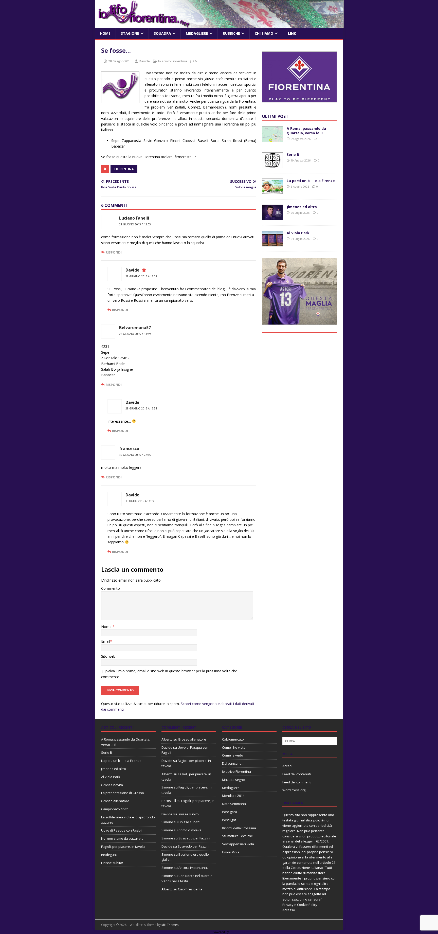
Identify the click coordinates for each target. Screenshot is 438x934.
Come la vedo (232, 755)
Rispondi (114, 252)
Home (105, 33)
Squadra (162, 33)
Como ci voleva (190, 830)
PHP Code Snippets (199, 932)
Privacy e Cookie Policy (299, 904)
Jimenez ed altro (302, 206)
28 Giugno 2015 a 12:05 (135, 224)
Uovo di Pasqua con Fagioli (121, 830)
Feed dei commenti (296, 782)
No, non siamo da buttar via (122, 838)
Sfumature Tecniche (237, 836)
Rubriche (231, 33)
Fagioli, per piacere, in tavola (123, 846)
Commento (110, 588)
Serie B (293, 154)
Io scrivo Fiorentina (172, 61)
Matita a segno (233, 779)
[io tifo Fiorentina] (219, 25)
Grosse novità (112, 785)
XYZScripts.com (241, 932)
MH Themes (169, 925)
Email (105, 641)
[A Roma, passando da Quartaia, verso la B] (272, 139)
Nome (107, 626)
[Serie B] (272, 165)
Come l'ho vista (233, 747)
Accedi (287, 766)
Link (292, 33)
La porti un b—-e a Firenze (311, 180)
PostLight (229, 820)
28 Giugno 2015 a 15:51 (141, 408)
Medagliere (197, 33)
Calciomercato (233, 739)
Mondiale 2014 (233, 795)
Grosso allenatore (115, 801)
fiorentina (124, 169)
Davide (144, 61)
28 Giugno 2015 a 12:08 (141, 276)
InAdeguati (109, 854)
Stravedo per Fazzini (194, 838)
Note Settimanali (234, 803)
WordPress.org (293, 790)
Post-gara (229, 812)
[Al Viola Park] (272, 243)
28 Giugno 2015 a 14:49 (135, 334)
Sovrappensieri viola (238, 844)
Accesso (288, 910)
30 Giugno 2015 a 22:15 (135, 455)
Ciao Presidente (190, 889)
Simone (167, 787)
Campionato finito (115, 809)
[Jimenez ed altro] (272, 217)
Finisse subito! (112, 862)
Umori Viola (231, 852)
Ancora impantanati (193, 867)
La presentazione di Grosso (122, 793)
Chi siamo (264, 33)
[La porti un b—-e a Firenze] (272, 191)
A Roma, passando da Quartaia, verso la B (306, 130)
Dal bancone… (233, 763)
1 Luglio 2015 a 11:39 (139, 501)
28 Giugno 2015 (120, 61)
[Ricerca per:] (309, 740)
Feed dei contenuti (296, 774)
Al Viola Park (298, 232)
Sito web (108, 656)
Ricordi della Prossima (239, 828)
